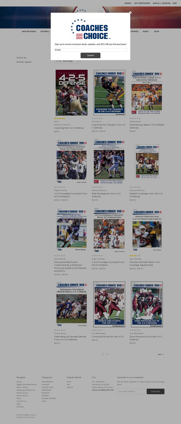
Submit (90, 55)
